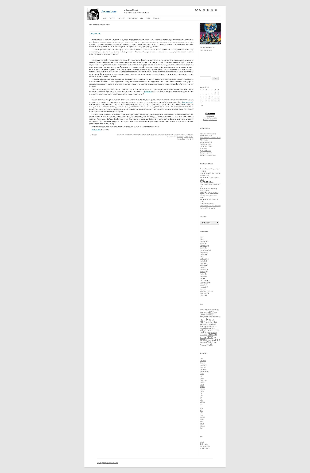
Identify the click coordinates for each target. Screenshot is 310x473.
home (201, 263)
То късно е (203, 148)
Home (105, 18)
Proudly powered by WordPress (107, 463)
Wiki (141, 18)
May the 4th (95, 33)
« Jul (201, 105)
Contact (156, 18)
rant (205, 335)
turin (201, 195)
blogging (180, 137)
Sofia (210, 337)
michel (202, 391)
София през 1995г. (206, 146)
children (203, 314)
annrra (202, 358)
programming (212, 333)
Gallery (121, 18)
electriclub (203, 369)
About (148, 18)
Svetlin (183, 134)
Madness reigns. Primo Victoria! (210, 138)
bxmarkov (203, 361)
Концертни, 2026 (205, 144)
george (202, 374)
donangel (203, 367)
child (215, 312)
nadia (201, 395)
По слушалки (210, 208)
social (202, 285)
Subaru (209, 340)
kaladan (202, 382)
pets (201, 278)
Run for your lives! (206, 153)
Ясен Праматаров (211, 118)
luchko (202, 384)
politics (204, 332)
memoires (203, 269)
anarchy (202, 309)
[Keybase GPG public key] (216, 10)
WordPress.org (204, 448)
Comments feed (205, 446)
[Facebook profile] (208, 10)
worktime (203, 293)
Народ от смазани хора (208, 155)
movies (191, 137)
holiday (213, 322)
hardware (203, 259)
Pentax (202, 328)
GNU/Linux (205, 322)
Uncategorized (204, 291)
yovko (202, 421)
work (209, 344)
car (211, 312)
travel (201, 289)
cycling (202, 243)
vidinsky (202, 417)
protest (202, 335)
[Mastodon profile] (196, 10)
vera (201, 415)
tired (201, 342)
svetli (201, 408)
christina (202, 363)
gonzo (202, 378)
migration (161, 134)
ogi (201, 397)
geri (201, 376)
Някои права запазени (210, 120)
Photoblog (132, 18)
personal (207, 328)
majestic (202, 387)
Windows (203, 345)
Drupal (210, 316)
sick (171, 134)
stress (203, 339)
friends (202, 254)
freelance (203, 252)
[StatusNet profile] (200, 10)
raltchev (202, 402)
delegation (204, 316)
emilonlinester (204, 371)
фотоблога (148, 91)
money (203, 326)
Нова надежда (187, 102)
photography (204, 282)
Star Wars (177, 134)
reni (201, 404)
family (143, 134)
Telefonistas (204, 140)
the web (202, 287)
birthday (216, 309)
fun (201, 256)
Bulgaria (206, 312)
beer (201, 239)
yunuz (202, 423)
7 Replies (93, 134)
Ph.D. (213, 328)
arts (201, 237)
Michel (202, 193)
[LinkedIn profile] (212, 10)
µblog (112, 18)
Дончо (202, 188)
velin (201, 413)
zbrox (201, 428)
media (202, 267)
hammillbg (203, 380)
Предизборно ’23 (212, 193)
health (186, 137)
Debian (214, 314)
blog (201, 312)
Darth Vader (137, 134)
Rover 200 (212, 335)
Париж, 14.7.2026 (206, 142)
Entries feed (204, 444)
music (202, 276)
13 (209, 96)
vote (215, 342)
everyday (203, 246)
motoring (202, 272)
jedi (147, 134)
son (215, 337)
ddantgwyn (203, 365)
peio (201, 400)
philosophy (203, 280)
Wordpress (189, 134)
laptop (206, 324)
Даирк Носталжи (205, 151)
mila (201, 393)
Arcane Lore (108, 11)
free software (204, 250)
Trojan (210, 342)
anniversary (209, 309)
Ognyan (167, 134)
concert (209, 314)
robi (201, 406)
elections (217, 316)
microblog (212, 324)
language (203, 265)
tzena (201, 411)
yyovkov (202, 426)
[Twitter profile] (204, 10)
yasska (202, 419)
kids (202, 324)
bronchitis (129, 134)
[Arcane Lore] (93, 19)
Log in (202, 442)
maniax (202, 389)
